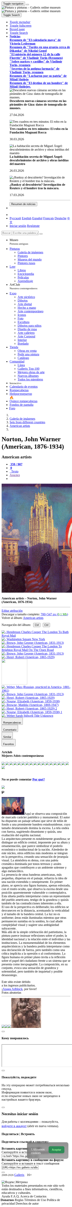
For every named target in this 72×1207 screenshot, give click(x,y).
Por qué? (38, 779)
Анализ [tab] (15, 475)
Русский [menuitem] (15, 218)
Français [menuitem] (48, 218)
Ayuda (6, 1196)
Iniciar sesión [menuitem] (18, 225)
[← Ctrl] (28, 657)
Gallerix (19, 1175)
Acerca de (27, 1196)
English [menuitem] (26, 218)
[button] (20, 22)
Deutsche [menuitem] (60, 218)
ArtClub (23, 286)
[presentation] (40, 478)
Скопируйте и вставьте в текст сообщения (30, 1163)
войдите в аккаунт (14, 1126)
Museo (19, 241)
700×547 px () (54, 614)
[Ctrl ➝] (36, 690)
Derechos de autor (27, 1203)
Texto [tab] (14, 471)
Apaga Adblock (13, 989)
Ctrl (37, 625)
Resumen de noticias (23, 204)
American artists (33, 618)
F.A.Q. (15, 1196)
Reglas (19, 1200)
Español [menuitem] (37, 218)
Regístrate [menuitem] (33, 225)
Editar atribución (12, 610)
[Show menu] (27, 4)
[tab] (16, 464)
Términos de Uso (35, 1200)
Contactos (40, 1196)
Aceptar (56, 1149)
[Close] (41, 233)
